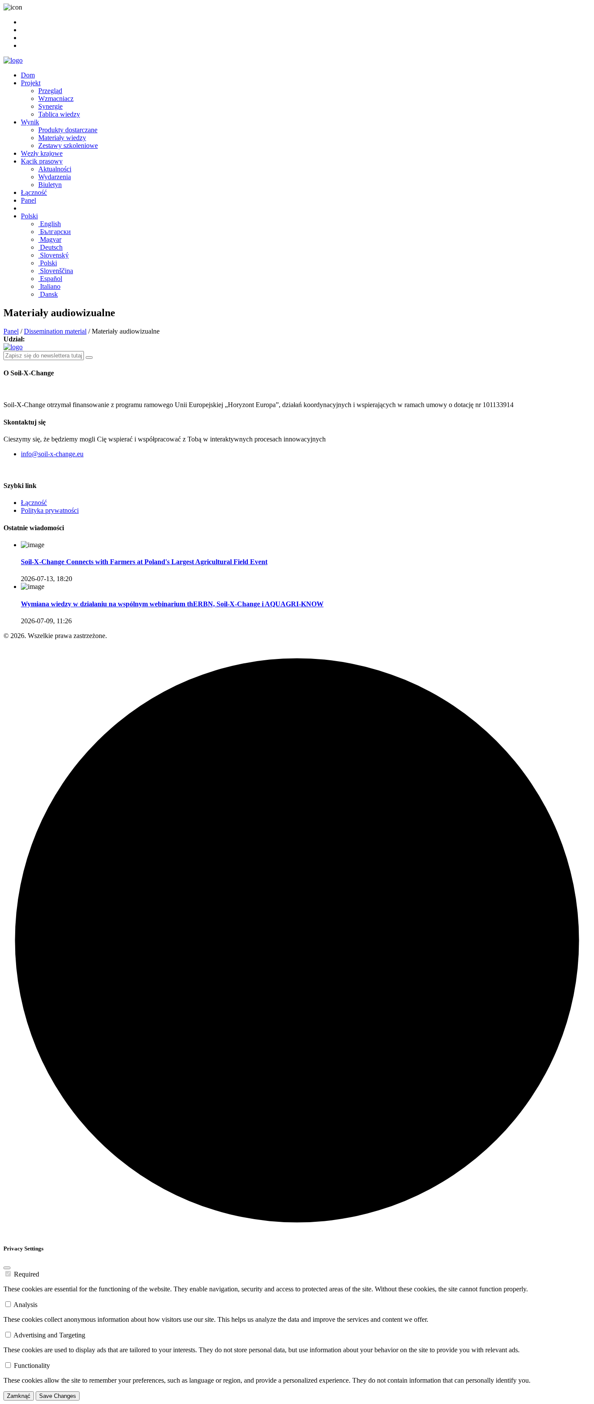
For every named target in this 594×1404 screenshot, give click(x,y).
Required (26, 1274)
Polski (29, 216)
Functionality (32, 1365)
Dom (28, 75)
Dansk (48, 294)
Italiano (49, 286)
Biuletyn (50, 184)
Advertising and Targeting (49, 1335)
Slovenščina (55, 270)
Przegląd (50, 90)
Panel (28, 200)
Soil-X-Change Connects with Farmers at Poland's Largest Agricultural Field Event (144, 561)
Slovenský (53, 255)
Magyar (49, 239)
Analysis (25, 1304)
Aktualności (54, 169)
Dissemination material (55, 331)
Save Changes (57, 1396)
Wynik (30, 122)
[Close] (6, 1268)
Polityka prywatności (50, 510)
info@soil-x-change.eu (52, 454)
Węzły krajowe (42, 153)
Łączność (34, 192)
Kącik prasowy (42, 161)
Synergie (50, 106)
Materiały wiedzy (62, 137)
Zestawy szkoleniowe (68, 145)
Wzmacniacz (55, 98)
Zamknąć (18, 1396)
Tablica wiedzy (59, 114)
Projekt (30, 83)
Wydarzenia (54, 177)
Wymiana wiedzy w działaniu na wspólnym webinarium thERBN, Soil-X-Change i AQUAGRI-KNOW (172, 604)
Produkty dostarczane (67, 130)
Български (54, 231)
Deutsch (50, 247)
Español (50, 278)
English (49, 223)
